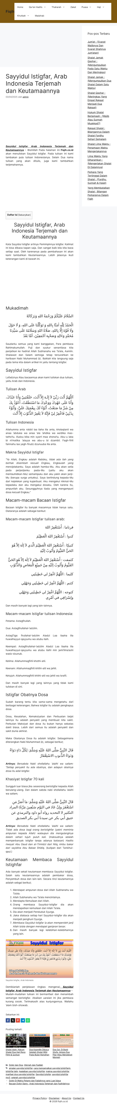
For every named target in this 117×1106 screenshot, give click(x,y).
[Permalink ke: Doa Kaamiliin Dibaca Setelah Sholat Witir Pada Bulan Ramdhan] (39, 1041)
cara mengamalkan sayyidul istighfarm (52, 1068)
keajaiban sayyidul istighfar (32, 1071)
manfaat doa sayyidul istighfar (20, 1074)
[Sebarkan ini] (8, 1020)
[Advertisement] (39, 46)
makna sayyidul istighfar (57, 1071)
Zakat (73, 7)
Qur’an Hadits (35, 7)
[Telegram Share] (23, 1020)
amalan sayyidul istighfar (21, 1068)
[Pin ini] (18, 1020)
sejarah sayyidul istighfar (23, 1077)
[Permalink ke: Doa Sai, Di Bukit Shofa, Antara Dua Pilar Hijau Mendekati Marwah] (63, 1041)
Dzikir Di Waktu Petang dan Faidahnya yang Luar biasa (35, 1080)
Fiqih (10, 11)
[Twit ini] (13, 1020)
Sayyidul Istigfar (43, 1074)
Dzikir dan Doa (16, 1065)
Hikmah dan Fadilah (33, 1065)
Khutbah (21, 15)
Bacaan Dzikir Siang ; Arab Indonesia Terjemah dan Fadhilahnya (39, 1083)
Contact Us (78, 1098)
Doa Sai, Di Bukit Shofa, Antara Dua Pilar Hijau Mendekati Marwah (62, 1053)
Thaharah (56, 7)
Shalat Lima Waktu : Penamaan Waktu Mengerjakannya (99, 148)
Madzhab (39, 15)
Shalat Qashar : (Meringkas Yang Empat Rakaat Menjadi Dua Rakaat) (97, 100)
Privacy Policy (40, 1098)
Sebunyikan (24, 215)
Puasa (85, 7)
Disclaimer (54, 1098)
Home (20, 7)
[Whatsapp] (28, 1020)
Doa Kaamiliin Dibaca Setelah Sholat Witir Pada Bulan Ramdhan (39, 1052)
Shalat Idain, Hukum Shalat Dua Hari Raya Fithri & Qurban (15, 1052)
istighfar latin (12, 1071)
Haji (99, 7)
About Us (66, 1098)
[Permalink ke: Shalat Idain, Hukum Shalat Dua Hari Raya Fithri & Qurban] (16, 1041)
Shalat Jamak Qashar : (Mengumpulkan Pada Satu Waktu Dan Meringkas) (97, 65)
